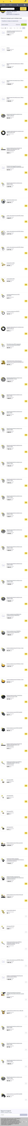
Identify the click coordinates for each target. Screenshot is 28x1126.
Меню (10, 4)
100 (23, 28)
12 (17, 28)
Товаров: (3, 28)
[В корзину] (26, 37)
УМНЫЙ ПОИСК (23, 8)
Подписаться (24, 1114)
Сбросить (18, 24)
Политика (11, 1123)
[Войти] (3, 1)
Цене (11, 28)
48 (20, 28)
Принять (24, 1121)
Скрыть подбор (4, 24)
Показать (24, 24)
